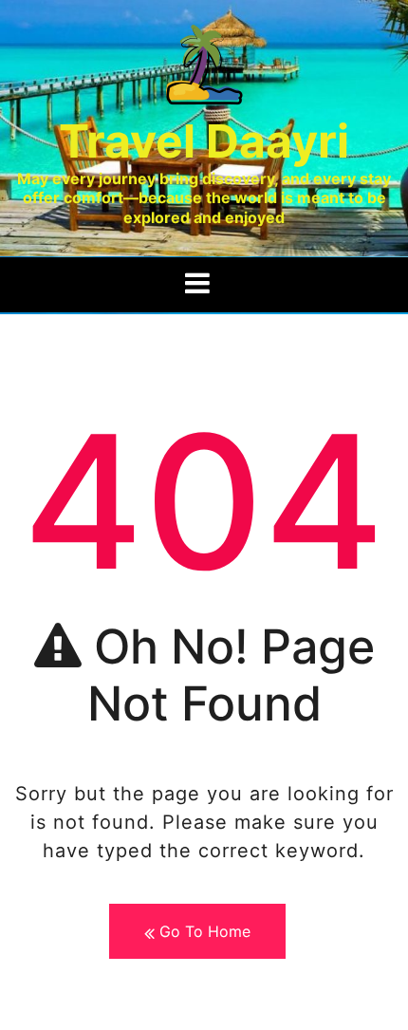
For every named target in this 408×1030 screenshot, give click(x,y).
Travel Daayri (204, 141)
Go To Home (202, 931)
